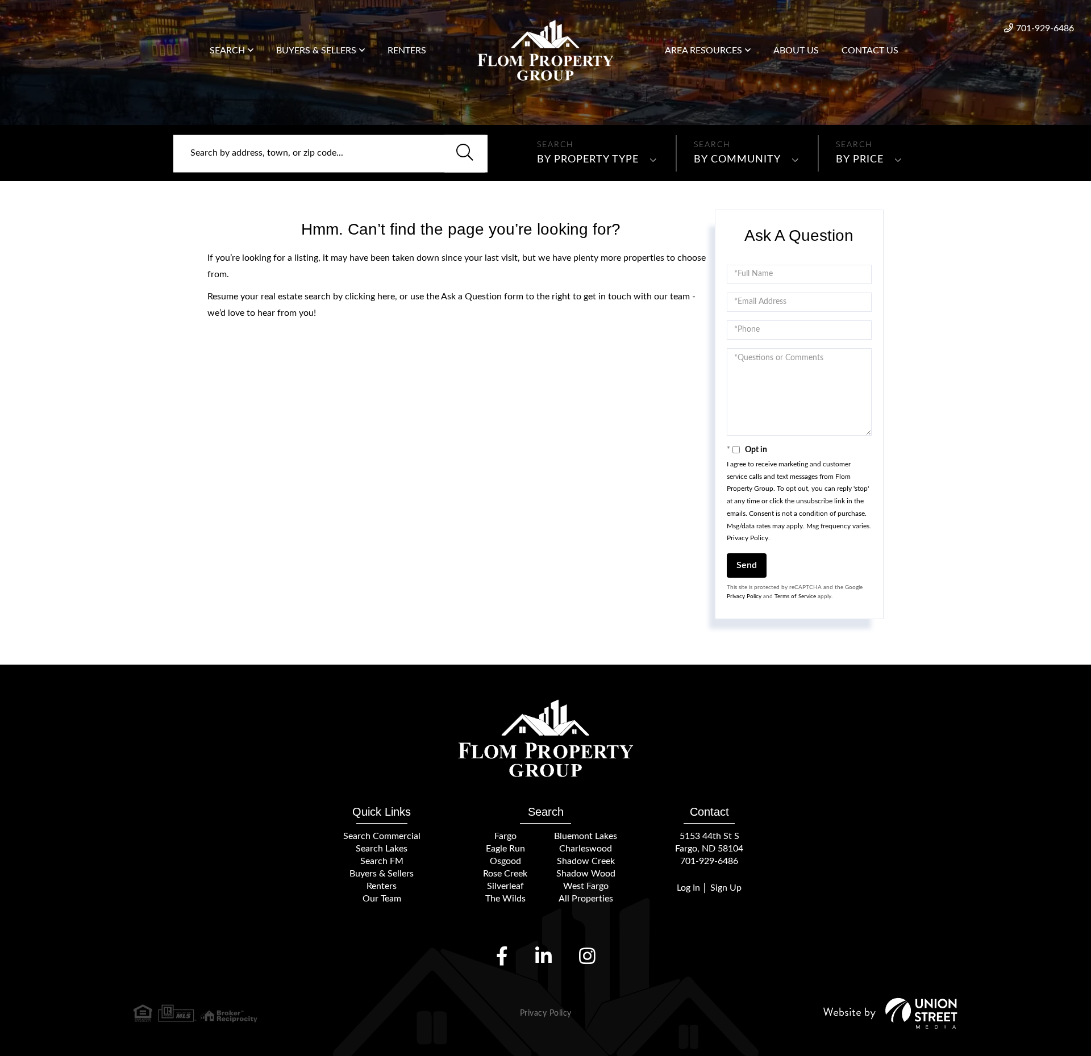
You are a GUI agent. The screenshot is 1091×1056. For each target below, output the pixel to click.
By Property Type (588, 160)
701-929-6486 (1045, 28)
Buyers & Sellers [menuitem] (316, 50)
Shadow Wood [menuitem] (585, 873)
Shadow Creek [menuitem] (586, 861)
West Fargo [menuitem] (586, 886)
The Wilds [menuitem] (505, 898)
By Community (737, 160)
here (386, 296)
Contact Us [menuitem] (870, 50)
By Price (860, 160)
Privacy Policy (747, 538)
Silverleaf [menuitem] (505, 886)
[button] (465, 153)
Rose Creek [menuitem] (505, 873)
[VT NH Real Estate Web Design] (890, 1013)
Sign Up (726, 887)
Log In (688, 887)
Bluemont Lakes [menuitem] (585, 836)
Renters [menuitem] (407, 50)
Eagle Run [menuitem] (505, 848)
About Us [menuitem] (796, 50)
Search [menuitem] (227, 50)
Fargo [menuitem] (505, 836)
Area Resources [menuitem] (703, 50)
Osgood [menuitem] (505, 861)
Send (746, 565)
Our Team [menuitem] (382, 898)
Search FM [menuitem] (381, 861)
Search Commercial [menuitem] (381, 836)
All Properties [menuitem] (586, 898)
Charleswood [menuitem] (585, 848)
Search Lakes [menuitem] (381, 848)
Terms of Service (795, 596)
